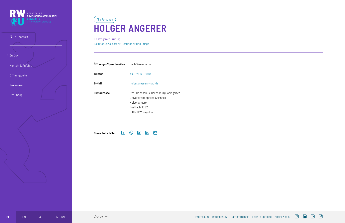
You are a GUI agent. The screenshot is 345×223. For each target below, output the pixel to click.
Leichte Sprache (262, 216)
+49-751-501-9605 (140, 73)
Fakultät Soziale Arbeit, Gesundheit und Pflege (121, 44)
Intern (60, 217)
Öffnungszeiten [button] (19, 75)
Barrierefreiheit (240, 216)
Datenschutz (219, 216)
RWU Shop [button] (16, 95)
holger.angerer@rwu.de (144, 83)
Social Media (282, 216)
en (24, 217)
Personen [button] (16, 85)
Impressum (202, 216)
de (8, 217)
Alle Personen (105, 19)
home (11, 36)
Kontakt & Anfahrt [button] (21, 65)
